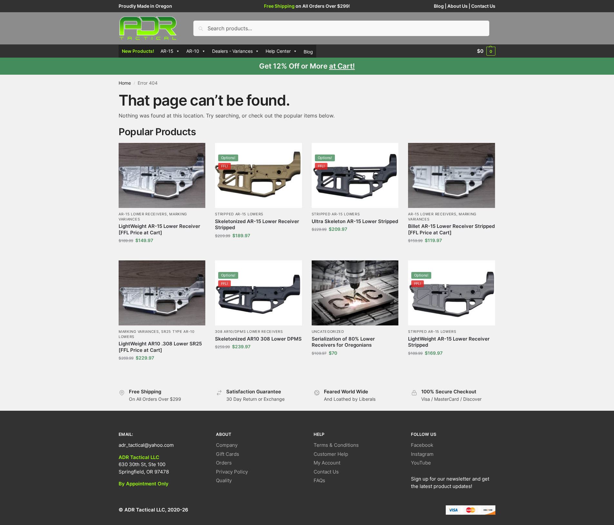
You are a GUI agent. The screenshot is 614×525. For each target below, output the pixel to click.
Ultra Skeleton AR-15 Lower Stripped (355, 221)
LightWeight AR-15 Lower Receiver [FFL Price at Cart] (159, 229)
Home (125, 83)
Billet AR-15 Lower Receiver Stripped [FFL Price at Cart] (451, 229)
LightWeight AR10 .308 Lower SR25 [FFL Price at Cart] (160, 347)
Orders (224, 463)
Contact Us (483, 6)
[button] (486, 51)
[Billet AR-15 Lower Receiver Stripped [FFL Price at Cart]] (451, 175)
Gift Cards (227, 454)
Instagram (422, 454)
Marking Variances (139, 331)
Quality (224, 480)
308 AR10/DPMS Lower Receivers (249, 331)
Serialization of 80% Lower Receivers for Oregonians (343, 342)
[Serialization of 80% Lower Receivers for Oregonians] (355, 292)
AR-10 (192, 51)
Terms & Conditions (336, 445)
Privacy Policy (232, 472)
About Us (457, 6)
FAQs (319, 480)
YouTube (421, 463)
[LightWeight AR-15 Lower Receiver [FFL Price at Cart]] (162, 175)
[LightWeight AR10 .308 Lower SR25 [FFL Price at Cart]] (162, 292)
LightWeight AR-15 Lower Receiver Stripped (449, 342)
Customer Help (331, 454)
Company (227, 445)
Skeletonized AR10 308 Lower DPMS (258, 339)
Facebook (422, 445)
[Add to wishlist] (197, 151)
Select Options (162, 254)
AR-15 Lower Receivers (143, 214)
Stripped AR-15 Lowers (239, 214)
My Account (327, 463)
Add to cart (355, 366)
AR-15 (167, 51)
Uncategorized (328, 331)
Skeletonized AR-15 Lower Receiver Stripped (257, 224)
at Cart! (342, 66)
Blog (439, 6)
